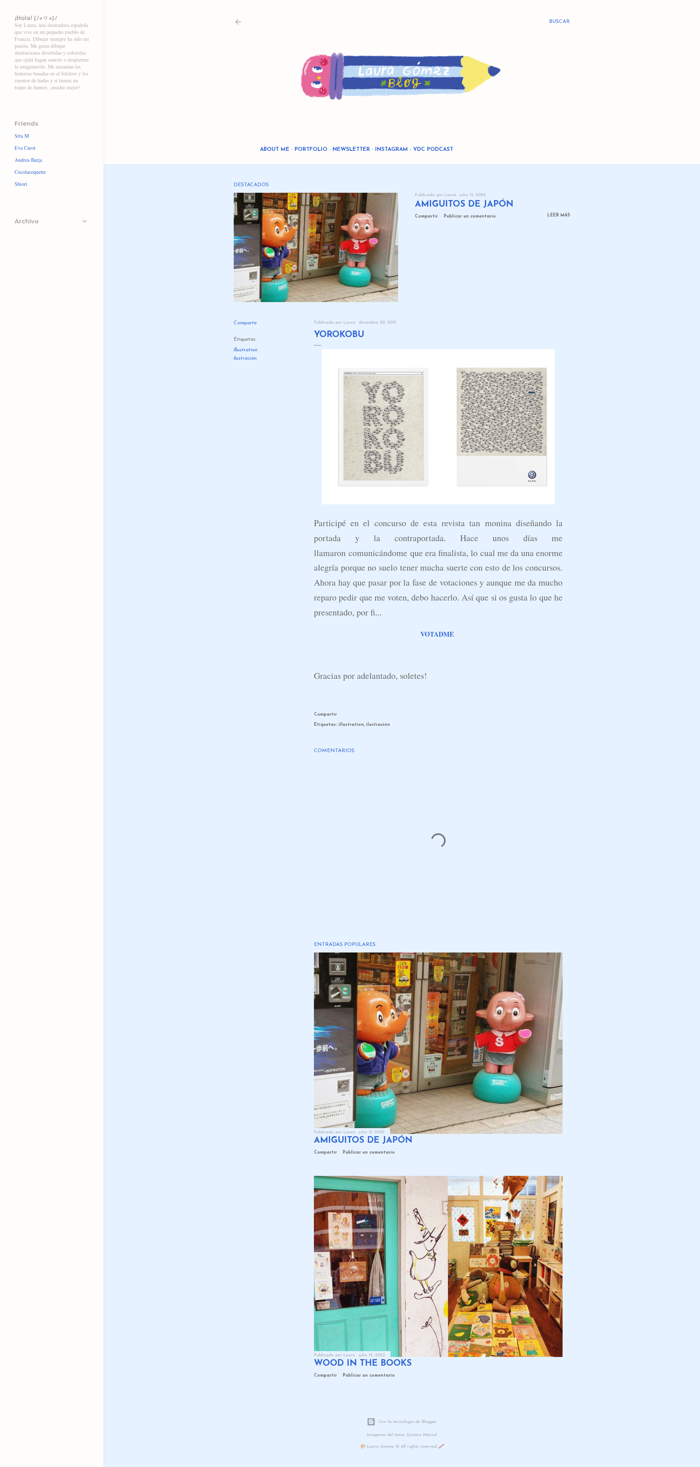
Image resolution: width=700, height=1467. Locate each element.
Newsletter (351, 149)
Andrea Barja (28, 159)
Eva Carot (25, 147)
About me (274, 149)
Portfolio (311, 149)
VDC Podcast (433, 149)
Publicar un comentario (470, 216)
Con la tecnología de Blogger (407, 1422)
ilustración (245, 358)
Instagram (391, 149)
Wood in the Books (363, 1363)
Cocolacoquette (30, 171)
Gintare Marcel (422, 1435)
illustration (245, 350)
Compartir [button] (426, 216)
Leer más (558, 215)
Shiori (21, 183)
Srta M (22, 135)
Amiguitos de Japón (464, 204)
